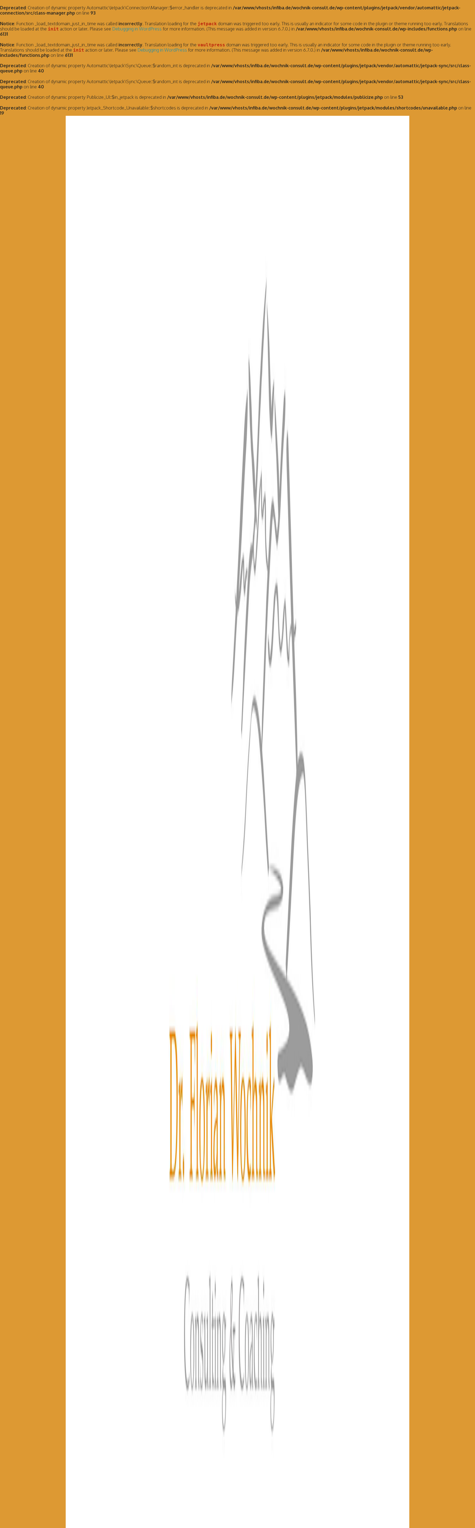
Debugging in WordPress (137, 29)
